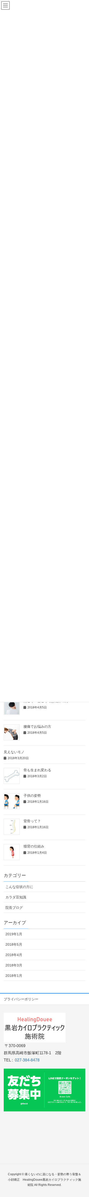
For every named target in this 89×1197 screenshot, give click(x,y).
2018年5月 (13, 944)
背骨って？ (32, 821)
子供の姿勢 (32, 796)
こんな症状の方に (19, 887)
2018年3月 (13, 965)
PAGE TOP (81, 1156)
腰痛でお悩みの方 (37, 726)
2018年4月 (13, 955)
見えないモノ (14, 752)
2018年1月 (13, 976)
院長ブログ (14, 908)
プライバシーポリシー (21, 999)
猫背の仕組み (33, 846)
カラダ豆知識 (15, 897)
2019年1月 (13, 934)
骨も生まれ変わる (37, 770)
